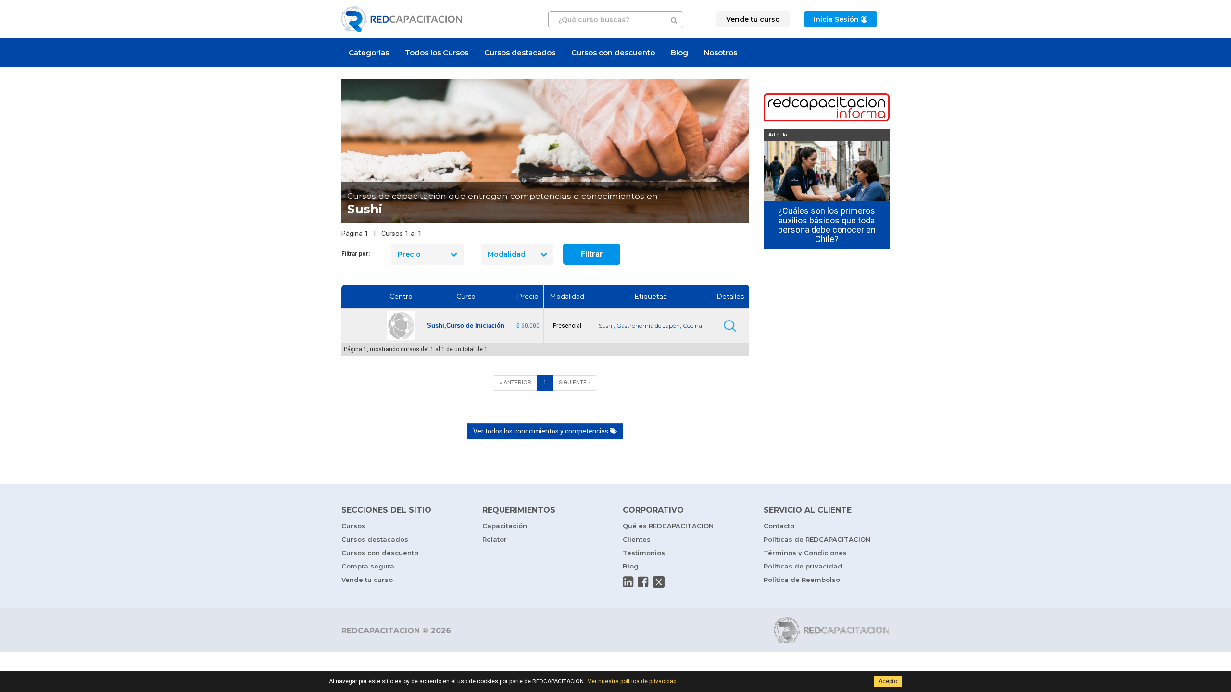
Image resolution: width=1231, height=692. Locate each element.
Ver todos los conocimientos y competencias (541, 431)
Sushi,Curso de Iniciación (465, 325)
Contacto (779, 526)
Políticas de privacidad (803, 566)
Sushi (606, 325)
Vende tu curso (367, 579)
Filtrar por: (355, 253)
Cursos (353, 526)
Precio (409, 254)
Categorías (369, 52)
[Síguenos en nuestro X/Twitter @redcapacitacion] (659, 582)
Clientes (637, 539)
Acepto (888, 681)
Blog (679, 52)
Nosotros (720, 52)
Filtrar (592, 254)
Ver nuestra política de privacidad (632, 681)
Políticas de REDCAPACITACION (817, 539)
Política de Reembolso (802, 579)
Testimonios (644, 552)
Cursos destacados (519, 52)
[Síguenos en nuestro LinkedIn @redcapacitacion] (628, 582)
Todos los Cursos (436, 52)
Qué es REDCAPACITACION (668, 526)
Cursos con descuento (613, 52)
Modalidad (507, 254)
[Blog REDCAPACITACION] (827, 108)
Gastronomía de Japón (648, 325)
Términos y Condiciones (805, 552)
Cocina (692, 325)
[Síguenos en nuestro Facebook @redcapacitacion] (643, 582)
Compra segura (367, 566)
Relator (494, 539)
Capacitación (504, 526)
